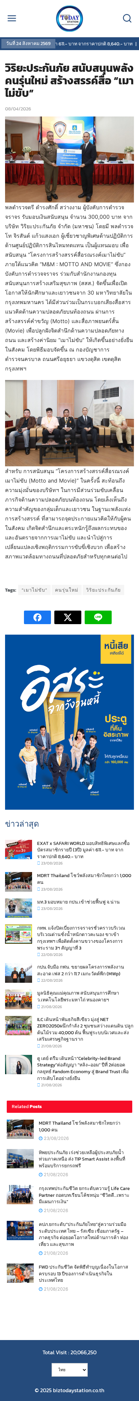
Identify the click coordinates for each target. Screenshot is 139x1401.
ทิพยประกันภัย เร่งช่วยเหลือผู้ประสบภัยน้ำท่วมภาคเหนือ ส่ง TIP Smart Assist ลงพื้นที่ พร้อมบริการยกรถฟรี (82, 1159)
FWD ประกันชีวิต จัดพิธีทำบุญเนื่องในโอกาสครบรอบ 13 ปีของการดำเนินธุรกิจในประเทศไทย (83, 1274)
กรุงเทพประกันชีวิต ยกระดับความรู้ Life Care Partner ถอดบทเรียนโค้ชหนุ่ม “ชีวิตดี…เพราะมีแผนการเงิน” (84, 1195)
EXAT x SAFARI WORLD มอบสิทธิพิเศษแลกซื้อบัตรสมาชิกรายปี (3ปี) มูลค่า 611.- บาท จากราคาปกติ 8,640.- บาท (83, 850)
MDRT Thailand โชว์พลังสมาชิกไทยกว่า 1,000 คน (84, 879)
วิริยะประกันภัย (103, 590)
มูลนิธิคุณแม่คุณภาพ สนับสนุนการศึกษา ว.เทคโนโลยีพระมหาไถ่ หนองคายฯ (78, 996)
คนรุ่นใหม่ (66, 590)
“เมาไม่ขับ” (34, 590)
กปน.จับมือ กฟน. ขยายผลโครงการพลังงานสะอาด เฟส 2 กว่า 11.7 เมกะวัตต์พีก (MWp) (80, 970)
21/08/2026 (51, 1007)
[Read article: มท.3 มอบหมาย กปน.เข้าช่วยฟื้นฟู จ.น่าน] (18, 908)
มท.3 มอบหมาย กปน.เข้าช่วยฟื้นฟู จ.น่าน (78, 902)
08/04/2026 (18, 108)
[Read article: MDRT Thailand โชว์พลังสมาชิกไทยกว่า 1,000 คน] (18, 881)
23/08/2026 (51, 863)
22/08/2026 (51, 955)
